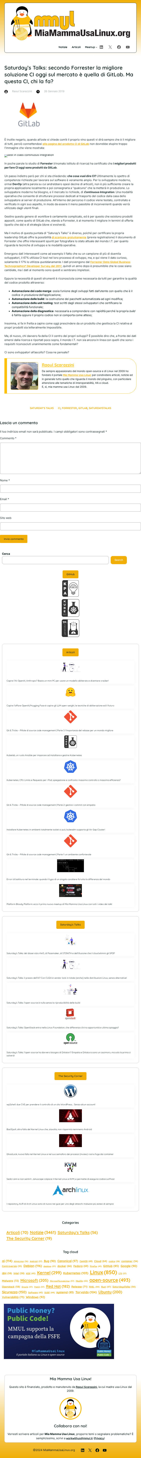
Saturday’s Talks (42, 408)
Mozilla (82, 1281)
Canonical (67, 1261)
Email (4, 499)
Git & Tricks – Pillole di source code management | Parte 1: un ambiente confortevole (49, 854)
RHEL (94, 1286)
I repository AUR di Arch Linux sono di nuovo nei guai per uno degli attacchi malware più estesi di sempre (60, 1203)
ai (7, 1261)
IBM (7, 1273)
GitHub (70, 574)
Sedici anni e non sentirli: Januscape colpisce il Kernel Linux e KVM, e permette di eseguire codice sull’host (61, 1179)
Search (119, 560)
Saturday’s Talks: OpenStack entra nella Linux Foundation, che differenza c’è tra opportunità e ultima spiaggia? (63, 1027)
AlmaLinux (21, 1261)
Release (79, 1286)
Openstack (11, 1286)
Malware (10, 1280)
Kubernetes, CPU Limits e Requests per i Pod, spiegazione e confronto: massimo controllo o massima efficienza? (64, 780)
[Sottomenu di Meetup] (96, 47)
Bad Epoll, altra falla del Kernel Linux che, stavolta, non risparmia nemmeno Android (49, 1129)
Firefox (96, 1266)
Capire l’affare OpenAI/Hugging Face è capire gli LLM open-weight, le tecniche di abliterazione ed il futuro (60, 705)
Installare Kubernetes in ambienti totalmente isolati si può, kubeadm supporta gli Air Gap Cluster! (56, 829)
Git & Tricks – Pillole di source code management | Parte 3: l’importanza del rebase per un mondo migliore (60, 730)
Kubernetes (75, 1273)
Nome (5, 480)
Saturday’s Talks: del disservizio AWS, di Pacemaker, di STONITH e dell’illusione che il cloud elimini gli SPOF (61, 953)
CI (59, 408)
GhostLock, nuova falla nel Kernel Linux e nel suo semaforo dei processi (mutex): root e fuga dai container (60, 1154)
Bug (50, 1261)
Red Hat (58, 1286)
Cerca (6, 553)
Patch (39, 1287)
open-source (109, 1280)
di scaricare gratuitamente (69, 237)
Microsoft (34, 1280)
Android (36, 1261)
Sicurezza (14, 1292)
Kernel (49, 1272)
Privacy (99, 1438)
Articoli (70, 652)
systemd (65, 1292)
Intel (19, 1273)
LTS (122, 1273)
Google (129, 1266)
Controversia (12, 1266)
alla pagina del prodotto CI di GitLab (66, 144)
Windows (35, 1297)
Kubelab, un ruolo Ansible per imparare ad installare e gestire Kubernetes (44, 755)
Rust (106, 1286)
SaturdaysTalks (100, 408)
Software (35, 1292)
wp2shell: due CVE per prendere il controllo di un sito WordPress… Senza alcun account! (51, 1104)
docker (64, 1266)
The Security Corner (70, 1076)
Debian (33, 1266)
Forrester (69, 408)
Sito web (5, 518)
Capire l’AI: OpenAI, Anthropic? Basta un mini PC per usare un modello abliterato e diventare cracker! (58, 680)
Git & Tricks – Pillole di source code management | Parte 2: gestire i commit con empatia (51, 805)
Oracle (27, 1287)
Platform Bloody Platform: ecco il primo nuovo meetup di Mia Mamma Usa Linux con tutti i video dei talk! (59, 904)
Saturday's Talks (78, 1232)
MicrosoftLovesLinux (62, 1281)
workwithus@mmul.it (79, 1438)
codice (114, 1261)
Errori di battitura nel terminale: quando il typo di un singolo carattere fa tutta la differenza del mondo (58, 879)
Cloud (100, 1261)
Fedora (80, 1266)
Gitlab (82, 408)
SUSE (49, 1292)
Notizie (43, 1232)
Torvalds (86, 1292)
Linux (103, 1272)
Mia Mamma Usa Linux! (77, 375)
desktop (50, 1266)
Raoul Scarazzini (58, 364)
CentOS (86, 1261)
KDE (30, 1273)
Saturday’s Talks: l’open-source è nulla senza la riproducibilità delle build (43, 1002)
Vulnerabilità (13, 1297)
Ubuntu (110, 1291)
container (129, 1261)
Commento (8, 438)
